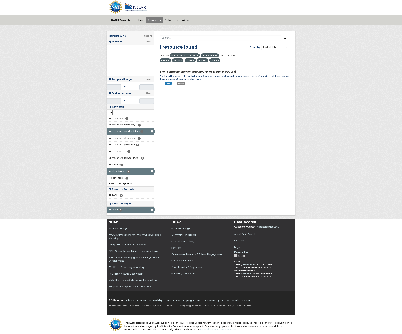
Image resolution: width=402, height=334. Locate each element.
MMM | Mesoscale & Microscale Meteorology (133, 280)
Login (237, 247)
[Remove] (197, 55)
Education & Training (182, 241)
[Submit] (285, 38)
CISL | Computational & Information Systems (133, 251)
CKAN (239, 255)
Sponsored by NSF (214, 300)
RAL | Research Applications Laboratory (130, 286)
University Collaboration (184, 273)
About (186, 20)
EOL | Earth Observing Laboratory (126, 267)
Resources (154, 20)
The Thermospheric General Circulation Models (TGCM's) (198, 72)
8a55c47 (247, 273)
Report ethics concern (239, 300)
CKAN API (239, 240)
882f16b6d (248, 264)
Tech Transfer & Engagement (187, 267)
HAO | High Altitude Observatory (126, 273)
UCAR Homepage (180, 228)
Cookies (141, 300)
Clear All (147, 35)
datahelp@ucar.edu (268, 226)
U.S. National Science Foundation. (218, 329)
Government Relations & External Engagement (197, 254)
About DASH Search (244, 234)
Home (140, 20)
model (168, 83)
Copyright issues (192, 300)
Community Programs (183, 234)
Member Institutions (182, 260)
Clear (149, 41)
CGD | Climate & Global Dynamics (127, 244)
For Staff (176, 247)
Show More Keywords (120, 183)
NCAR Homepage (118, 228)
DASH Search (120, 20)
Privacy (130, 300)
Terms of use (173, 300)
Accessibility (155, 300)
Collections (171, 20)
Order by (255, 47)
